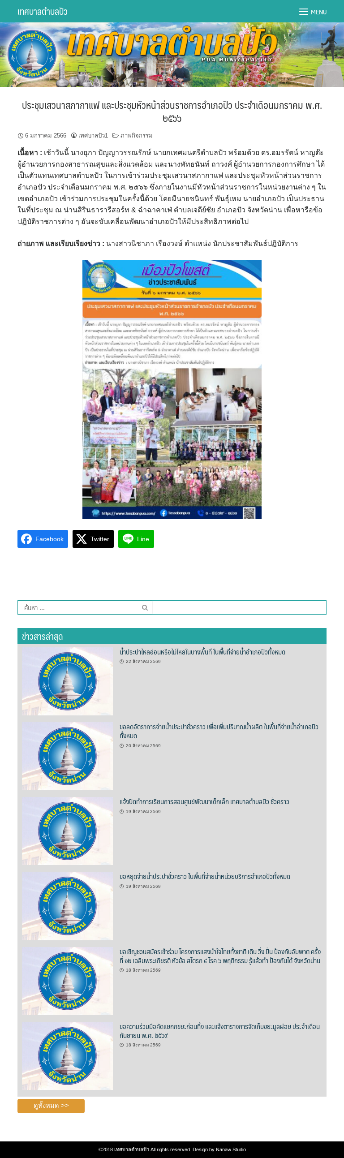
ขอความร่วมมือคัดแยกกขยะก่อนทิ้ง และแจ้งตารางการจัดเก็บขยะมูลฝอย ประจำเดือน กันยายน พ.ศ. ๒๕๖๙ (220, 1030)
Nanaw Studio (231, 1149)
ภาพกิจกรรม (136, 135)
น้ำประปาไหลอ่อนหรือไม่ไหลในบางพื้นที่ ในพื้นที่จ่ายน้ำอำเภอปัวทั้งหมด (202, 652)
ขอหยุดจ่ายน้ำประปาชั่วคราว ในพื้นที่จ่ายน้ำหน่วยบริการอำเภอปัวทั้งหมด (205, 876)
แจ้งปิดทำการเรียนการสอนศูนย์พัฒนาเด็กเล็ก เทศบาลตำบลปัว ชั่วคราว (204, 801)
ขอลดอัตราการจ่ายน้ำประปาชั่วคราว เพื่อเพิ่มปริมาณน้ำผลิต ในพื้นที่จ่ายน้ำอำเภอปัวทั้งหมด (219, 730)
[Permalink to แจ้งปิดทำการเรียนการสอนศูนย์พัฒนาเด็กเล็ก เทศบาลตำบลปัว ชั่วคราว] (67, 830)
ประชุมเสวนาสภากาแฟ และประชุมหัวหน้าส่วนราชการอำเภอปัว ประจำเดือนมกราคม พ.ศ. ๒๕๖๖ (172, 111)
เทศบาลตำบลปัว (42, 11)
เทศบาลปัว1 (93, 135)
